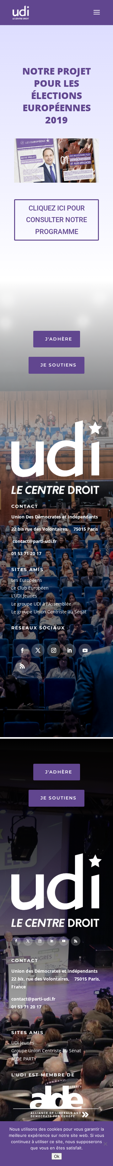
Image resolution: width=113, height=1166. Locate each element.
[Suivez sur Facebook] (22, 650)
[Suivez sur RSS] (22, 666)
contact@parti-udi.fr (34, 541)
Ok (56, 1156)
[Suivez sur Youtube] (85, 650)
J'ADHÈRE (58, 339)
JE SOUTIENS (58, 365)
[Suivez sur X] (38, 650)
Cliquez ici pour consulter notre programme (56, 220)
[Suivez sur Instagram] (53, 650)
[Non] (105, 1144)
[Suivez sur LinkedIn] (69, 650)
